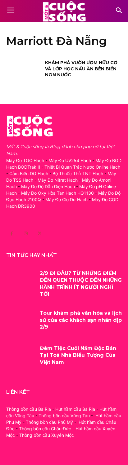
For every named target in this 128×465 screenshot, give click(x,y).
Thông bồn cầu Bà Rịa (28, 409)
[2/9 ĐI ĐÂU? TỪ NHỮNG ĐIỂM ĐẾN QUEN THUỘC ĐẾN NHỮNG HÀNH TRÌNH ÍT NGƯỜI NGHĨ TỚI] (20, 282)
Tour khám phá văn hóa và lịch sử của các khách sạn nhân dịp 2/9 (81, 320)
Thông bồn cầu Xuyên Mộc (46, 435)
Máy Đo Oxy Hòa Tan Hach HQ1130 (57, 193)
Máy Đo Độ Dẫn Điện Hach (48, 186)
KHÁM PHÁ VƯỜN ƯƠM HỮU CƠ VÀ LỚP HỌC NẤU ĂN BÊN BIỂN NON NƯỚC (81, 69)
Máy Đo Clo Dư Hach (66, 199)
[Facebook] (11, 233)
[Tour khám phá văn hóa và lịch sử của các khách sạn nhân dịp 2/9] (20, 322)
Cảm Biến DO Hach (28, 173)
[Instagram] (25, 233)
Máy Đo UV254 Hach (69, 160)
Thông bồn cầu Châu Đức (45, 428)
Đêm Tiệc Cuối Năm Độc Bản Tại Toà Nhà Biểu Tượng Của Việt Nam (78, 355)
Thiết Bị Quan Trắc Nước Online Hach (82, 167)
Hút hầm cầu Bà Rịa (75, 409)
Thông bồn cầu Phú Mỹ (49, 422)
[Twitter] (39, 233)
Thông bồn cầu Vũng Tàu (64, 415)
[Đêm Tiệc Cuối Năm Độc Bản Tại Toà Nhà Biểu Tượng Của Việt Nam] (20, 357)
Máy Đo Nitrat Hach (58, 180)
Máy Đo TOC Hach (25, 160)
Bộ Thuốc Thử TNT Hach (78, 173)
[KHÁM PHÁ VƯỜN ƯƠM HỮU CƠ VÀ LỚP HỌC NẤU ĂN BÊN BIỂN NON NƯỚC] (23, 72)
